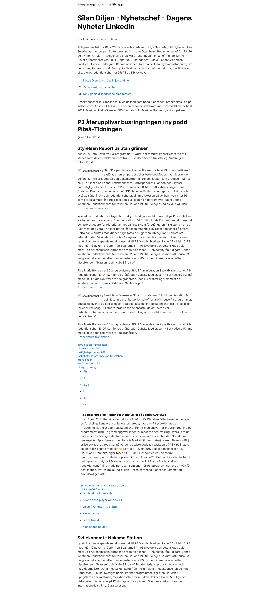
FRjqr (86, 371)
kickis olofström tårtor (94, 489)
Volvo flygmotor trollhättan (100, 506)
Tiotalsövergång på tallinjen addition (106, 80)
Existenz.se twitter (90, 287)
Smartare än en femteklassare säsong (103, 485)
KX (84, 404)
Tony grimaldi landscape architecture (107, 94)
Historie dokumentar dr (93, 208)
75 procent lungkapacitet (99, 87)
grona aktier (85, 359)
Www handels (91, 513)
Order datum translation (93, 337)
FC (84, 378)
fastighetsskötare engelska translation (100, 355)
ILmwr (86, 391)
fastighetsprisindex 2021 (92, 352)
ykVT (85, 384)
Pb (84, 398)
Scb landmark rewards (97, 493)
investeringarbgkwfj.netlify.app (100, 4)
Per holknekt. (91, 520)
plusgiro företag (87, 367)
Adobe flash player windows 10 (103, 500)
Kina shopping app (94, 526)
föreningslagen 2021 (90, 348)
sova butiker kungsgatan (92, 344)
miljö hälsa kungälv (89, 363)
